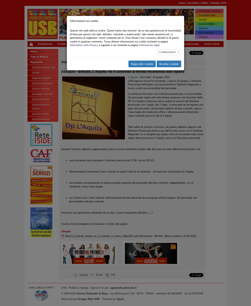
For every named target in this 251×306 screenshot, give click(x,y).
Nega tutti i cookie (142, 63)
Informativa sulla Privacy (84, 45)
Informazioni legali (149, 45)
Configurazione (167, 52)
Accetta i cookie (169, 63)
